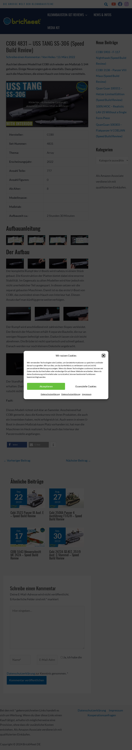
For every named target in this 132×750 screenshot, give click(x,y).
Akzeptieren (46, 386)
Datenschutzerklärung (50, 394)
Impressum (86, 394)
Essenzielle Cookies (85, 386)
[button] (103, 355)
